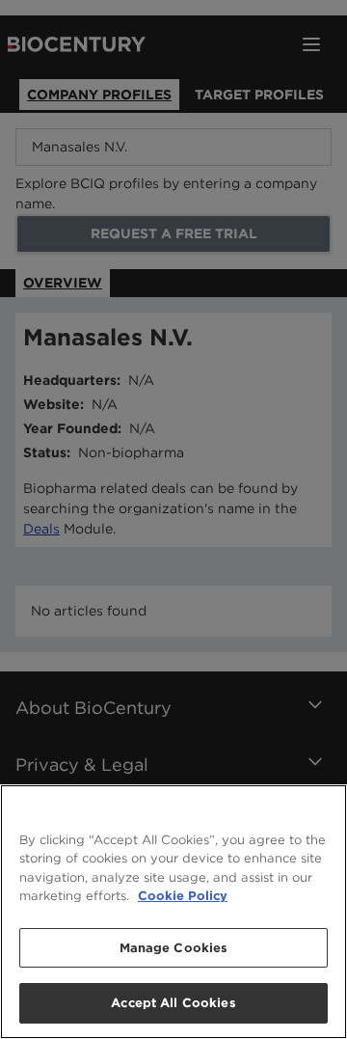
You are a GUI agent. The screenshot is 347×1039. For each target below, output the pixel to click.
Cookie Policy (182, 896)
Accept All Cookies (173, 1003)
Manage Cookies (174, 948)
